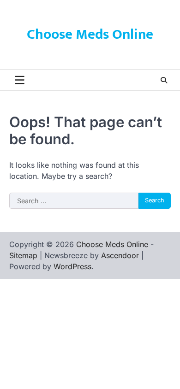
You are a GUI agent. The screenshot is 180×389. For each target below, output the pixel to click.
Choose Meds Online (90, 35)
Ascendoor (120, 255)
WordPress (72, 266)
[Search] (164, 80)
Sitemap (23, 255)
